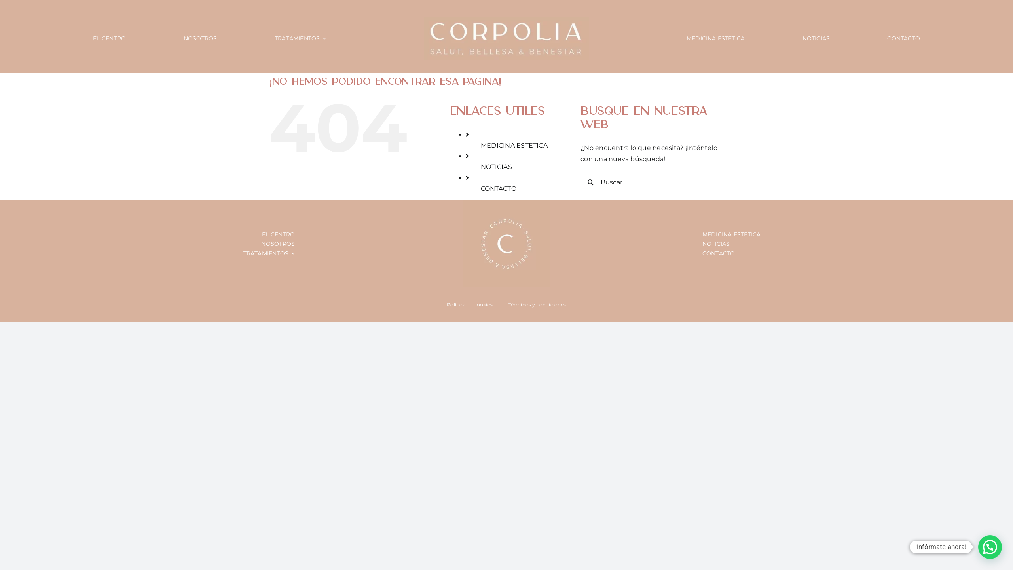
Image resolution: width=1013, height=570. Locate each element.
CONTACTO (498, 188)
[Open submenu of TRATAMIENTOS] (291, 253)
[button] (990, 547)
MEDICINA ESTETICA (514, 145)
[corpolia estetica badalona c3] (506, 19)
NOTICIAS (496, 167)
